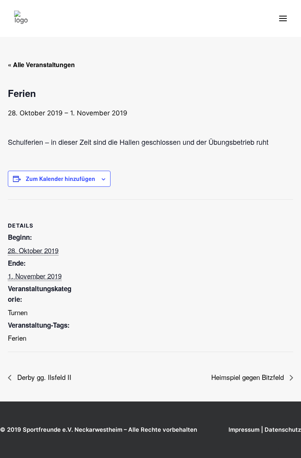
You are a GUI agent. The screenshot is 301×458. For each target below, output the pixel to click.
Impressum (243, 429)
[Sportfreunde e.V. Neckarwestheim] (67, 18)
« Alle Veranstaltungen (41, 64)
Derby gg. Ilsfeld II (43, 377)
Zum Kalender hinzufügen (60, 178)
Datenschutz (283, 429)
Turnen (17, 312)
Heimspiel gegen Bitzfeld (248, 377)
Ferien (17, 338)
